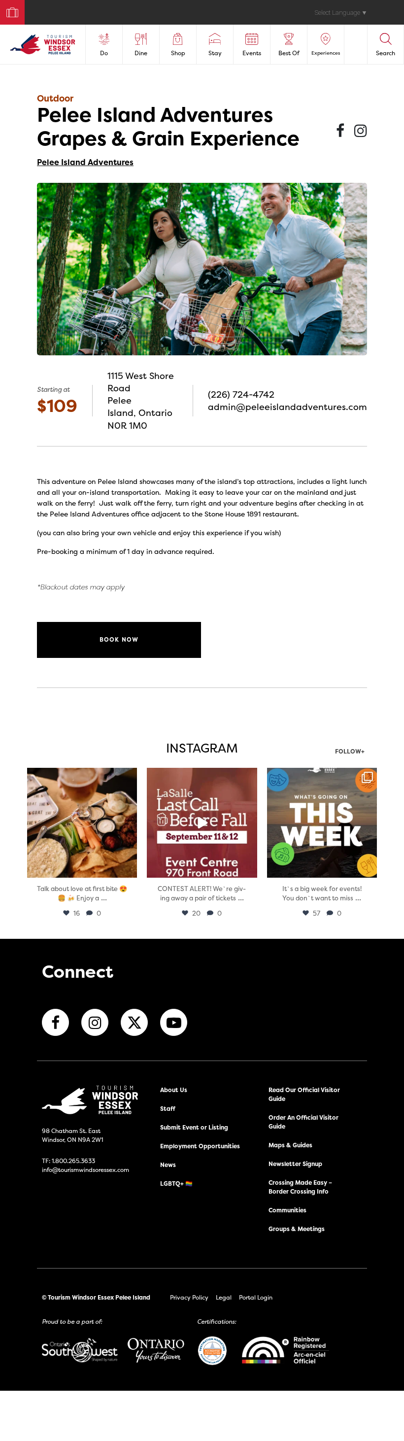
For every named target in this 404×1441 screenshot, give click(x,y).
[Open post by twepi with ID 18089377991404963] (202, 823)
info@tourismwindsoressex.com (85, 1170)
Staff (167, 1108)
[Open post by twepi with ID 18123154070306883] (322, 823)
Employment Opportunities (200, 1146)
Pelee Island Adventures (85, 162)
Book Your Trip (8, 10)
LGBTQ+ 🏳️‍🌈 (176, 1183)
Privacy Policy (189, 1297)
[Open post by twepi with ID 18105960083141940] (82, 823)
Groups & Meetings (297, 1229)
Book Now (119, 639)
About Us (173, 1090)
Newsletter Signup (295, 1164)
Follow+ (350, 752)
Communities (287, 1210)
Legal (224, 1297)
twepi (81, 776)
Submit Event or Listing (194, 1127)
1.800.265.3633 (73, 1161)
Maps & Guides (290, 1145)
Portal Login (255, 1297)
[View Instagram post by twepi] (128, 868)
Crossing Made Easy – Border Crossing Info (300, 1187)
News (168, 1165)
